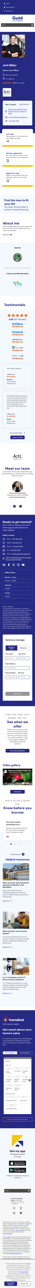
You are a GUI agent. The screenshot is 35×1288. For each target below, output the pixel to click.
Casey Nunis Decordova (17, 493)
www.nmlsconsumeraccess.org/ (14, 1253)
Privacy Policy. (24, 1272)
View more (17, 792)
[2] (19, 844)
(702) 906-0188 (14, 121)
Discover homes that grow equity (17, 1119)
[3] (24, 844)
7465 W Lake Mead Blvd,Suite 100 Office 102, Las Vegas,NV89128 (17, 111)
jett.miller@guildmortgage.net (18, 117)
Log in (8, 3)
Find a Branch (10, 7)
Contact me (18, 694)
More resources (15, 854)
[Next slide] (20, 506)
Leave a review (17, 437)
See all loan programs (17, 751)
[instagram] (18, 565)
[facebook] (8, 565)
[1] (15, 844)
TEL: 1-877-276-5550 (18, 1230)
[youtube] (23, 565)
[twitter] (13, 565)
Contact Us (9, 11)
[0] (11, 844)
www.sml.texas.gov (7, 1233)
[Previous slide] (14, 506)
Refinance (23, 648)
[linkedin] (4, 565)
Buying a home (12, 648)
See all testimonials (16, 433)
